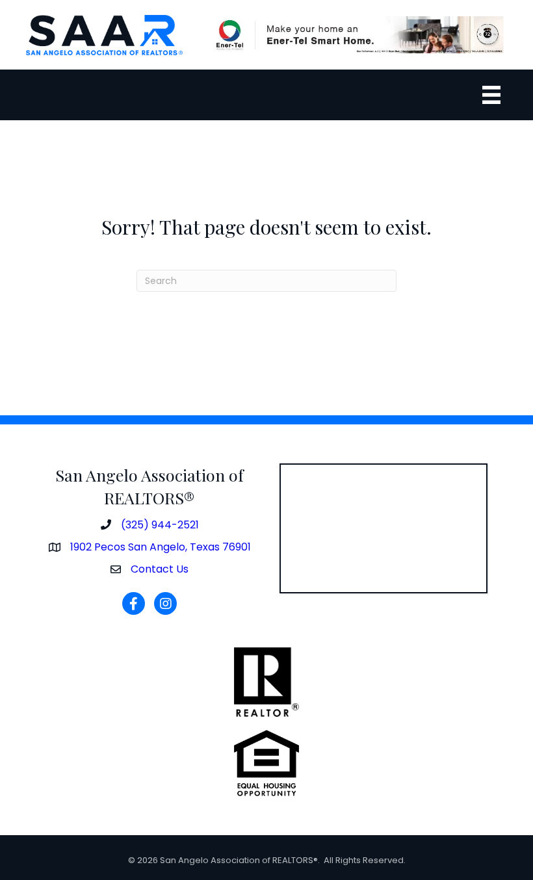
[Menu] (491, 95)
